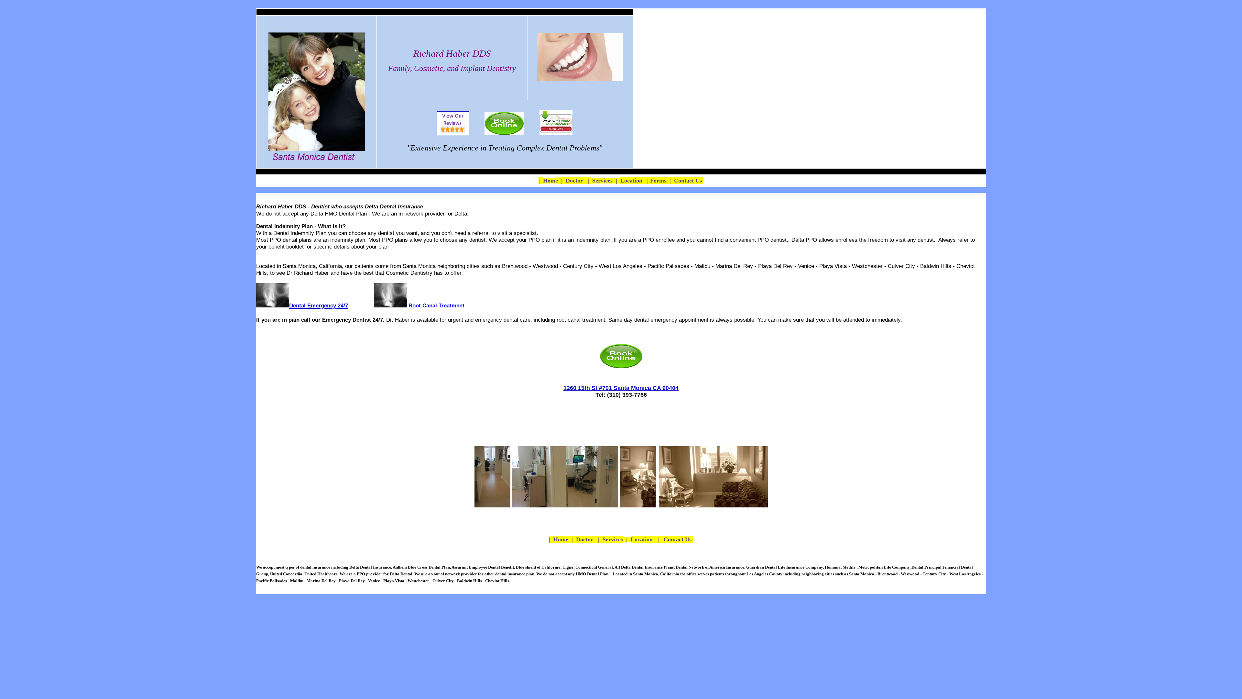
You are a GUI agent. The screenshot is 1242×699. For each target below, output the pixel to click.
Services (602, 180)
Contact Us (688, 180)
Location (631, 180)
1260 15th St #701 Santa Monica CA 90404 (621, 388)
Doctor (574, 180)
